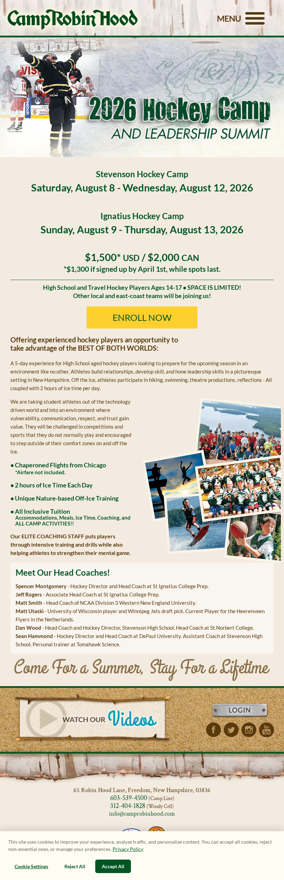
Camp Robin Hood (72, 19)
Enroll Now (142, 317)
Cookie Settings (31, 866)
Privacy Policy (128, 849)
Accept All (113, 866)
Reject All (74, 866)
